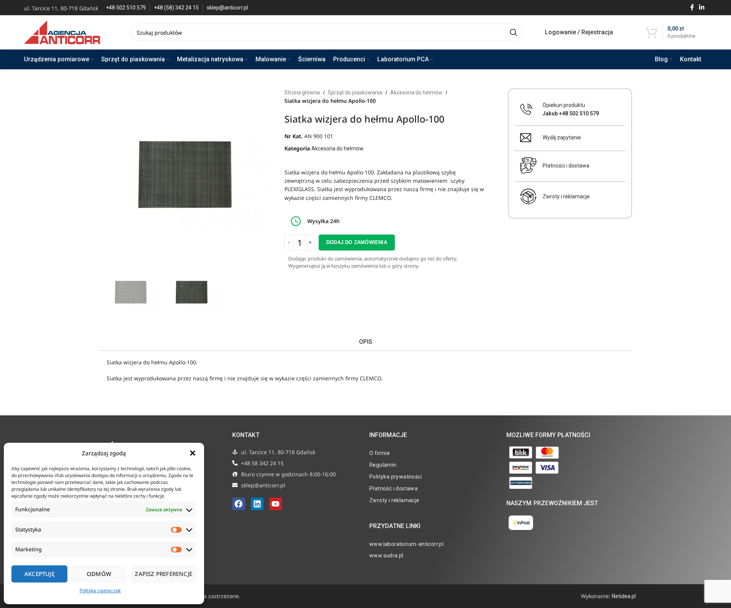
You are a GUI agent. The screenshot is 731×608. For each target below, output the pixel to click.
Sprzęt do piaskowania (355, 92)
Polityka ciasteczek (100, 591)
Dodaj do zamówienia (356, 242)
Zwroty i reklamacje (566, 196)
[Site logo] (62, 32)
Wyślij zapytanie (562, 137)
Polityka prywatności (395, 477)
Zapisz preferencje (163, 574)
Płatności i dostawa (566, 166)
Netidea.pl (624, 596)
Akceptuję (39, 574)
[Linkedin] (257, 504)
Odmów (99, 574)
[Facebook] (238, 504)
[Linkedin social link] (702, 7)
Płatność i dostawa (393, 488)
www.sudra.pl (386, 555)
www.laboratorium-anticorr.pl (406, 544)
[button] (192, 453)
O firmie (379, 453)
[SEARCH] (513, 32)
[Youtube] (275, 504)
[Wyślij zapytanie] (525, 137)
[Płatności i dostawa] (528, 165)
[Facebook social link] (692, 7)
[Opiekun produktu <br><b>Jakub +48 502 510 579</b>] (526, 109)
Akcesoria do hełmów (416, 92)
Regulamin (383, 465)
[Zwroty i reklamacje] (528, 196)
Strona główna (302, 92)
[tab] (365, 342)
